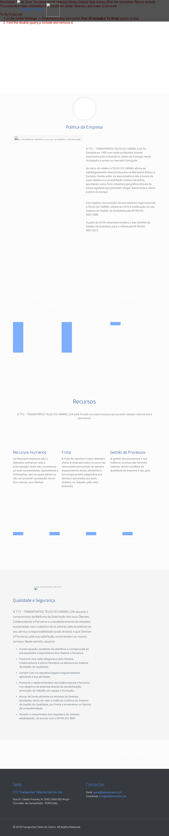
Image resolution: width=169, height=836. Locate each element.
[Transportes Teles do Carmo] (30, 9)
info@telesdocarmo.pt (112, 796)
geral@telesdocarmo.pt (107, 792)
